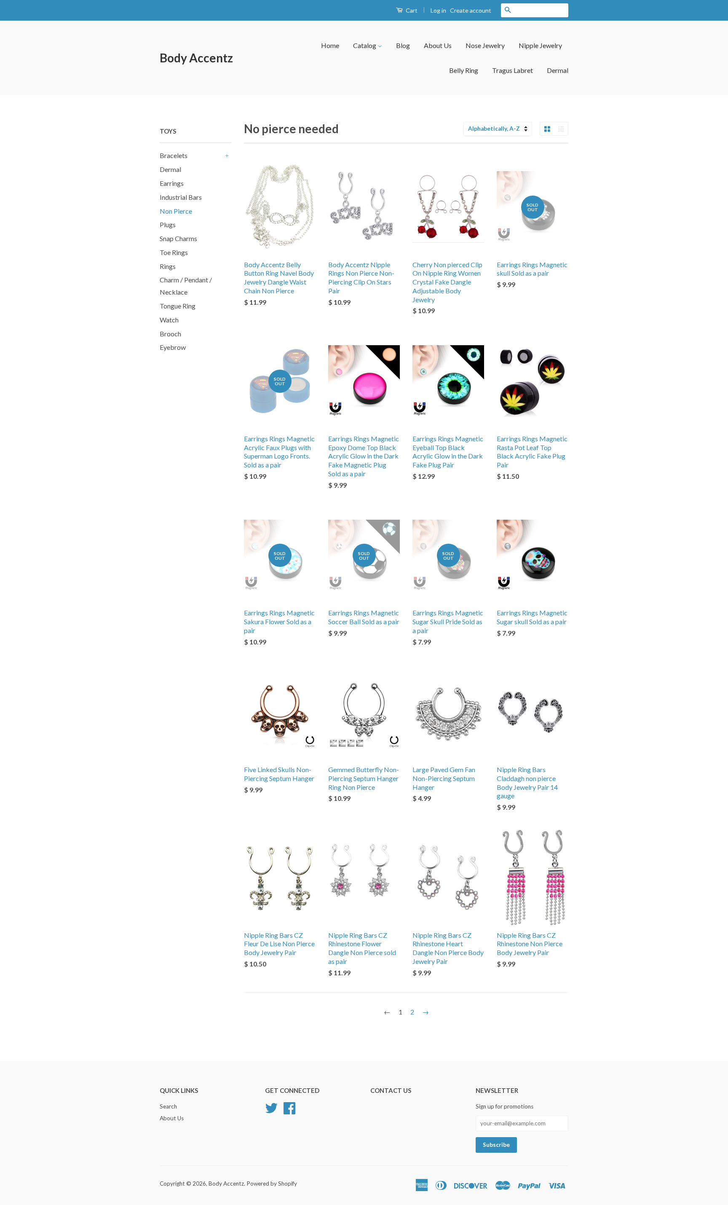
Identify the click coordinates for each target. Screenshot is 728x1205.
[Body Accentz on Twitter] (271, 1106)
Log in (438, 10)
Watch (169, 320)
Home (330, 45)
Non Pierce (176, 211)
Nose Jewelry (485, 45)
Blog (403, 45)
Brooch (170, 334)
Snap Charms (178, 238)
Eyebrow (173, 347)
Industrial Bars (181, 197)
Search (168, 1106)
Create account (470, 10)
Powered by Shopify (271, 1183)
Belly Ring (463, 70)
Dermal (557, 70)
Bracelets (173, 155)
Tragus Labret (512, 70)
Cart (411, 10)
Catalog (365, 45)
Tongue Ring (177, 306)
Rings (168, 266)
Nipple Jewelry (540, 45)
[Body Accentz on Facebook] (289, 1106)
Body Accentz (196, 58)
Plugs (168, 224)
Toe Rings (174, 252)
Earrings (172, 183)
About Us (438, 45)
